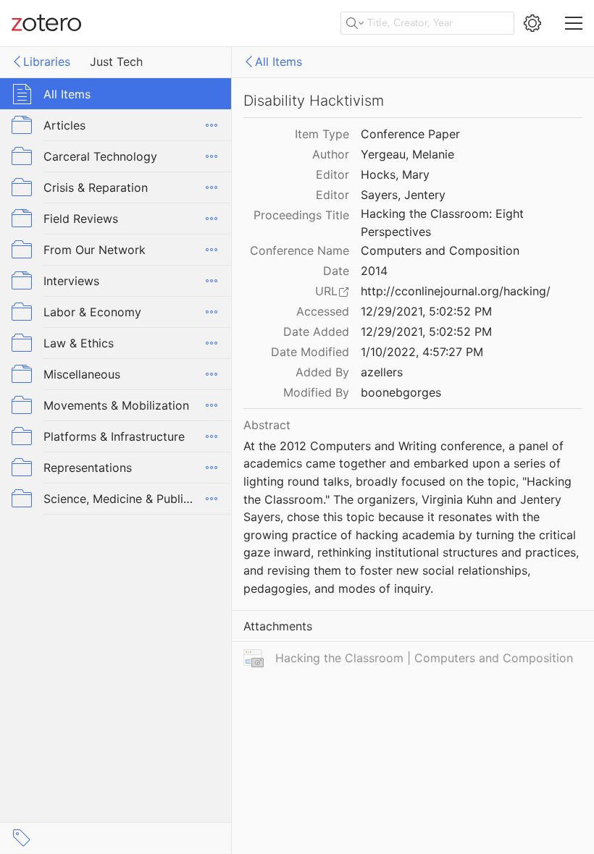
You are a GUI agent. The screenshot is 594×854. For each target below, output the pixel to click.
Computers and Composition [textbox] (440, 250)
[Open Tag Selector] (22, 838)
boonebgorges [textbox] (401, 392)
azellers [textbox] (382, 372)
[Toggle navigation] (573, 23)
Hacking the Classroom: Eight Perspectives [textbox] (444, 222)
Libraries (46, 61)
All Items (278, 61)
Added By (322, 372)
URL (326, 291)
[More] (211, 125)
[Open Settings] (532, 23)
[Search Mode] (355, 23)
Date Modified (310, 351)
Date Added (316, 331)
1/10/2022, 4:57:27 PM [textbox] (422, 351)
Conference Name (299, 250)
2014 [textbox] (374, 270)
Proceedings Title (301, 215)
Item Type (322, 134)
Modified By (316, 392)
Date (336, 270)
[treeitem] (116, 93)
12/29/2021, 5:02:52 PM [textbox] (426, 311)
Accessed (322, 311)
